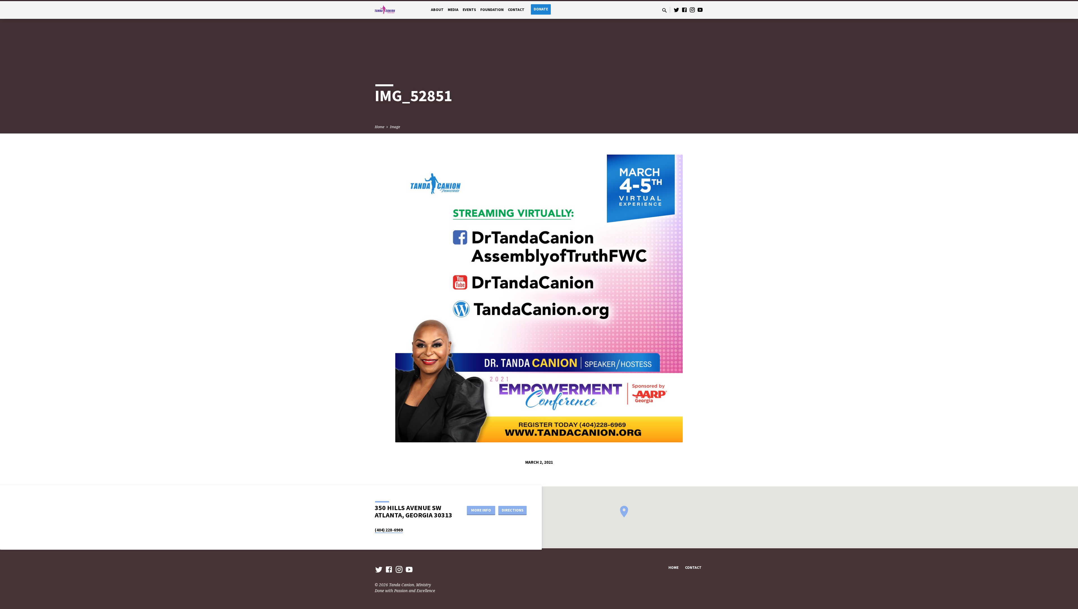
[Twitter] (676, 10)
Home (379, 126)
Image (395, 126)
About (437, 9)
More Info (481, 510)
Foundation (492, 9)
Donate (541, 9)
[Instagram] (692, 10)
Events (469, 9)
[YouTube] (700, 10)
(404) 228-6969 (389, 530)
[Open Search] (664, 10)
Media (453, 9)
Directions (513, 510)
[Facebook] (684, 10)
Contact (516, 9)
